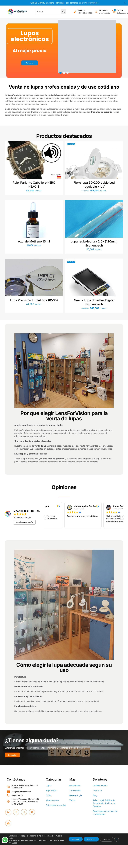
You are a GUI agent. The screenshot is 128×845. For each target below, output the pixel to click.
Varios (72, 800)
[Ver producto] (59, 150)
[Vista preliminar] (59, 161)
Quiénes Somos (100, 785)
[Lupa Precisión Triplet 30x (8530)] (34, 288)
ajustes (14, 842)
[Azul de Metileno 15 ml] (34, 222)
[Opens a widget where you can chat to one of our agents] (119, 840)
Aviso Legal (98, 800)
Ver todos (64, 58)
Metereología (75, 795)
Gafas (48, 795)
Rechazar (91, 839)
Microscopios (52, 800)
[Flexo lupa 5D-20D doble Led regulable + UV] (94, 170)
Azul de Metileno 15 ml (34, 241)
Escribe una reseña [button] (24, 522)
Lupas (49, 785)
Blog (95, 795)
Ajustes (107, 839)
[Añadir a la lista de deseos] (59, 155)
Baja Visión (51, 790)
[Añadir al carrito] (59, 144)
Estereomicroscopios (56, 805)
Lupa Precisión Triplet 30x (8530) (34, 300)
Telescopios (75, 790)
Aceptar (75, 839)
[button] (122, 517)
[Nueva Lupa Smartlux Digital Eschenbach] (94, 288)
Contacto (97, 790)
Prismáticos (74, 785)
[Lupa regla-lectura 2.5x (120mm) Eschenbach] (94, 229)
